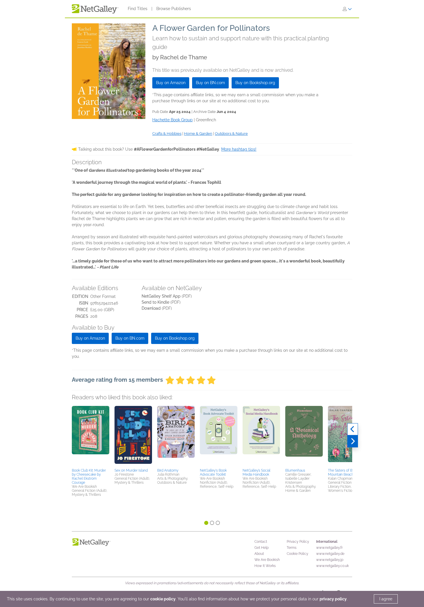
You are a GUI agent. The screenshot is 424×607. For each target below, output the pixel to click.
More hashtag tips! (238, 149)
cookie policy (163, 599)
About (259, 554)
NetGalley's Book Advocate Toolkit (213, 472)
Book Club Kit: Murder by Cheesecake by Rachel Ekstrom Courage (89, 476)
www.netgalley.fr (329, 548)
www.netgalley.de (330, 554)
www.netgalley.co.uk (332, 566)
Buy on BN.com (210, 82)
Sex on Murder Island (131, 470)
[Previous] (352, 429)
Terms (292, 548)
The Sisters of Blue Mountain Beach (342, 472)
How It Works (265, 566)
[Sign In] (347, 9)
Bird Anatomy (167, 470)
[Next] (352, 441)
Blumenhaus (295, 470)
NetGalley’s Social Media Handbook (256, 472)
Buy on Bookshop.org (255, 82)
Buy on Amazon (170, 82)
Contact (260, 542)
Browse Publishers (173, 8)
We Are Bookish (267, 560)
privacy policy (333, 599)
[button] (90, 436)
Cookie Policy (297, 554)
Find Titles (137, 8)
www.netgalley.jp (329, 560)
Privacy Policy (298, 542)
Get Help (261, 548)
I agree (385, 599)
